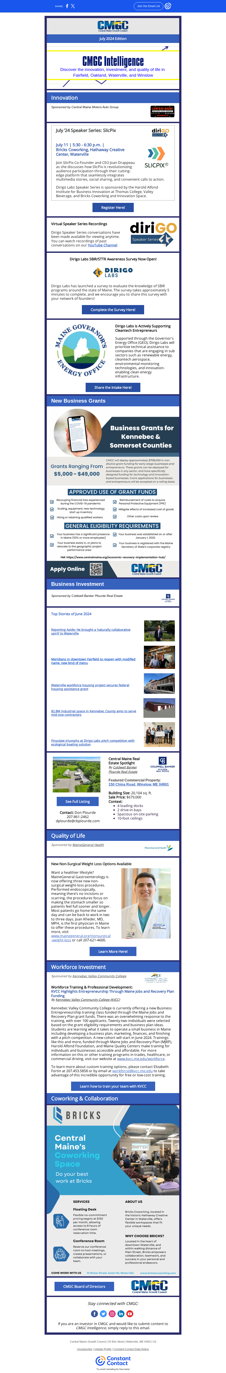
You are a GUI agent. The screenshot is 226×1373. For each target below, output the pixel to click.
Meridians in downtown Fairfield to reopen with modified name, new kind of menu (93, 661)
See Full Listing (78, 801)
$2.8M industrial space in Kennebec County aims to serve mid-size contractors (93, 713)
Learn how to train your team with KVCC (113, 1086)
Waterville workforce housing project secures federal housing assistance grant (90, 687)
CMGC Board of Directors (84, 1286)
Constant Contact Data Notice (131, 1349)
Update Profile (102, 1349)
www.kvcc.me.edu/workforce (141, 1058)
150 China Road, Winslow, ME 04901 (139, 784)
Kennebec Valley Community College (99, 976)
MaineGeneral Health (88, 845)
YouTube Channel (102, 245)
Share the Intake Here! (113, 387)
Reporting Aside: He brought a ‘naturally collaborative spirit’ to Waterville (90, 631)
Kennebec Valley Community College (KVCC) (88, 999)
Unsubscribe (84, 1349)
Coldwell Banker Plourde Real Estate (97, 596)
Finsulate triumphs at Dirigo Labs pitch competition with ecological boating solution (93, 742)
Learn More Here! (113, 951)
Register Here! (113, 207)
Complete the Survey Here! (113, 309)
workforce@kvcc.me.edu (132, 1070)
